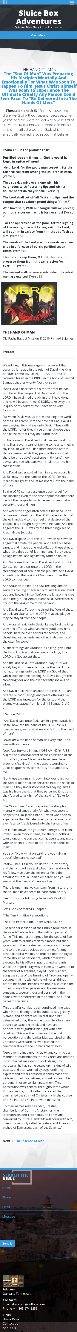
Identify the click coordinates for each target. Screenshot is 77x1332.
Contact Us (10, 1323)
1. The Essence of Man (28, 1141)
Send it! (7, 1243)
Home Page (11, 1319)
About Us (9, 1328)
